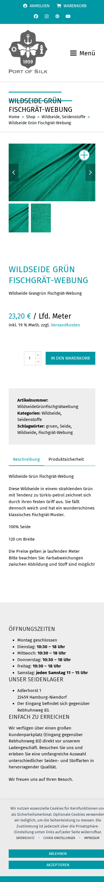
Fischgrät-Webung (55, 432)
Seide (65, 426)
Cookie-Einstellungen (59, 838)
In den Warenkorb (70, 358)
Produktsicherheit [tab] (66, 459)
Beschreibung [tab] (26, 459)
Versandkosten (65, 325)
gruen (51, 426)
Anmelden (40, 5)
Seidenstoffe (29, 419)
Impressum (91, 838)
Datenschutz (25, 838)
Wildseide (51, 413)
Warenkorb (75, 5)
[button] (82, 53)
